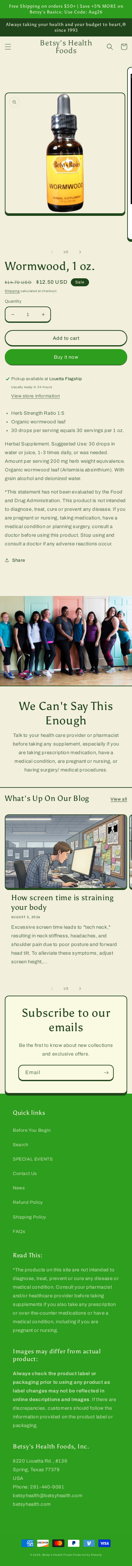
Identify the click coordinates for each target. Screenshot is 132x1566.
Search (21, 1144)
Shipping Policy (29, 1217)
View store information (35, 396)
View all (119, 799)
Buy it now (66, 357)
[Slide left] (52, 252)
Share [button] (18, 560)
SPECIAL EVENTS (33, 1159)
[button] (8, 47)
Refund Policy (28, 1202)
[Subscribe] (106, 1073)
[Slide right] (80, 252)
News (19, 1188)
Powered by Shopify (87, 1555)
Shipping (12, 291)
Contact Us (25, 1173)
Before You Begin (32, 1130)
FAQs (19, 1231)
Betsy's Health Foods (57, 1555)
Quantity (13, 301)
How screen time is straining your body (62, 902)
